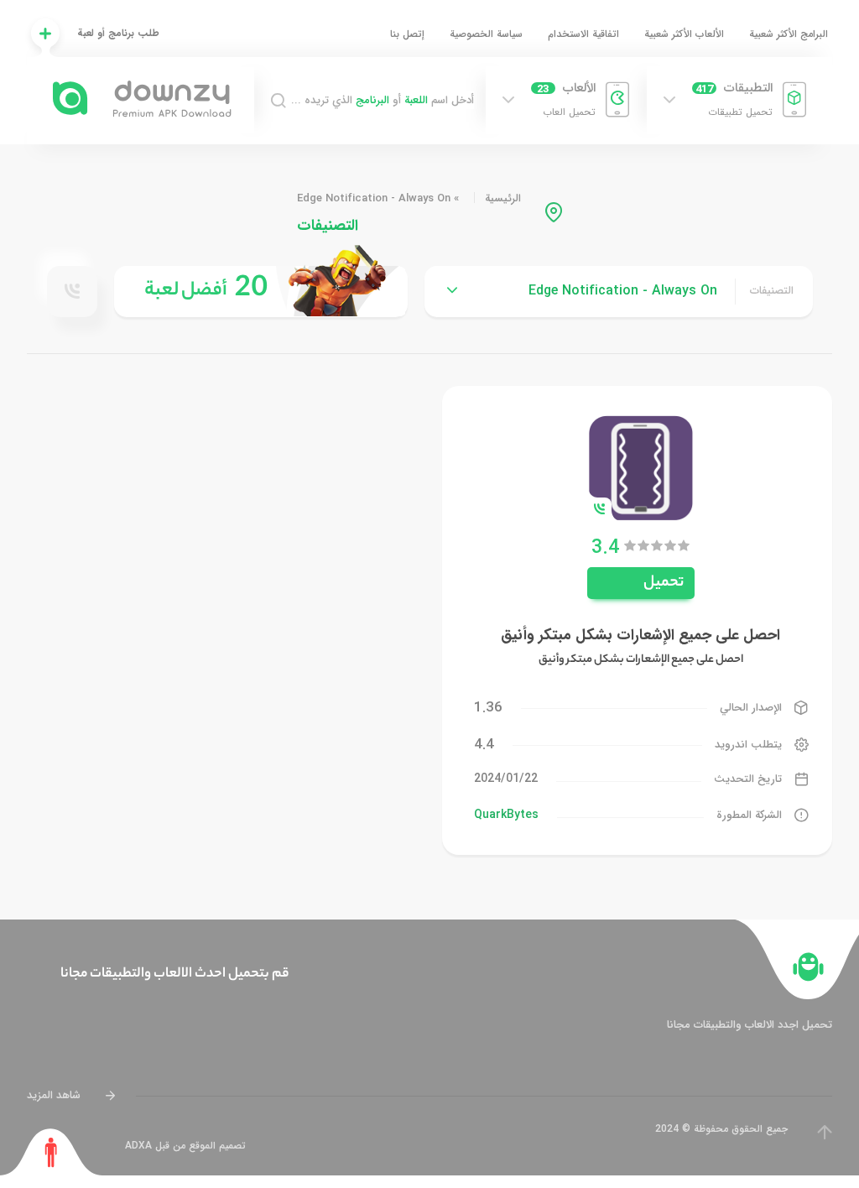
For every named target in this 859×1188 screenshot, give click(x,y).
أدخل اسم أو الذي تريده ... (382, 100)
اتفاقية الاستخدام (583, 34)
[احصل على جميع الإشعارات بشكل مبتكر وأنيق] (641, 466)
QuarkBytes (506, 814)
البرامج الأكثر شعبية (788, 34)
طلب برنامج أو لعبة (118, 33)
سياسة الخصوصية (486, 34)
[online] (72, 291)
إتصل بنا (407, 34)
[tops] (261, 291)
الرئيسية (503, 198)
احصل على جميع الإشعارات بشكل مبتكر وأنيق (640, 635)
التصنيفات (772, 291)
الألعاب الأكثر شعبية (684, 34)
